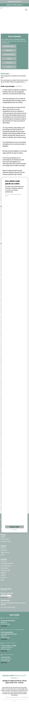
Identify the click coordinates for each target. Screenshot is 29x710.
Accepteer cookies (14, 527)
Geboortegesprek (5, 539)
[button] (8, 46)
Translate (9, 597)
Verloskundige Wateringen (7, 563)
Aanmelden (3, 573)
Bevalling (18, 86)
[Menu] (26, 9)
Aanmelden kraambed (6, 541)
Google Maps (4, 626)
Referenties (3, 577)
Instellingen (14, 529)
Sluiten (6, 196)
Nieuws (2, 580)
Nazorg (2, 554)
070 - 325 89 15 (17, 1)
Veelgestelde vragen (5, 570)
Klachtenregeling (4, 568)
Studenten (3, 575)
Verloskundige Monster (6, 565)
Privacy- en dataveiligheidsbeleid (13, 697)
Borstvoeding (4, 550)
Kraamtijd (3, 547)
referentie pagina (11, 607)
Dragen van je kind (5, 552)
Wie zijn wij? (4, 561)
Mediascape (14, 700)
